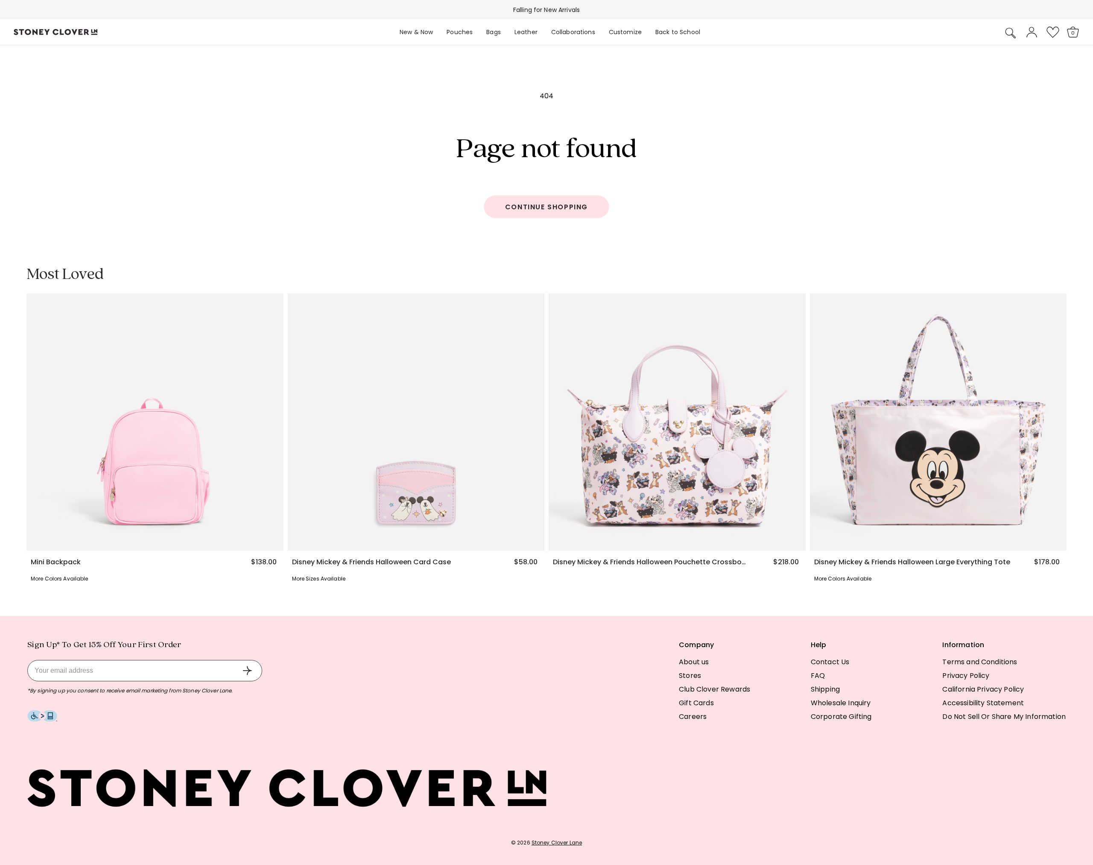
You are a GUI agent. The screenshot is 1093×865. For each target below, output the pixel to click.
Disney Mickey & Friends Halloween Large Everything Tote (912, 562)
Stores (690, 675)
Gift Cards (696, 703)
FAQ (818, 675)
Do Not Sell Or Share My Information (1004, 716)
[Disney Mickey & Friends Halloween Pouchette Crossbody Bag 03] (677, 422)
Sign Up (247, 670)
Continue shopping (546, 207)
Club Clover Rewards (714, 689)
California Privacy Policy (983, 689)
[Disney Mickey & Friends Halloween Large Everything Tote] (938, 422)
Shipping (825, 689)
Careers (693, 716)
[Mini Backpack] (154, 422)
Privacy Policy (965, 675)
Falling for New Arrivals (546, 10)
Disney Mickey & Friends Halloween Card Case (371, 562)
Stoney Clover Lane (557, 842)
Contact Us (830, 662)
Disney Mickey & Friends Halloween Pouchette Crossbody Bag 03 (651, 562)
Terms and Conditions (979, 662)
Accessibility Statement (983, 703)
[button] (1010, 32)
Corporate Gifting (841, 716)
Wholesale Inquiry (841, 703)
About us (694, 662)
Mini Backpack (56, 562)
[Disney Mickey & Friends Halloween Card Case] (416, 422)
